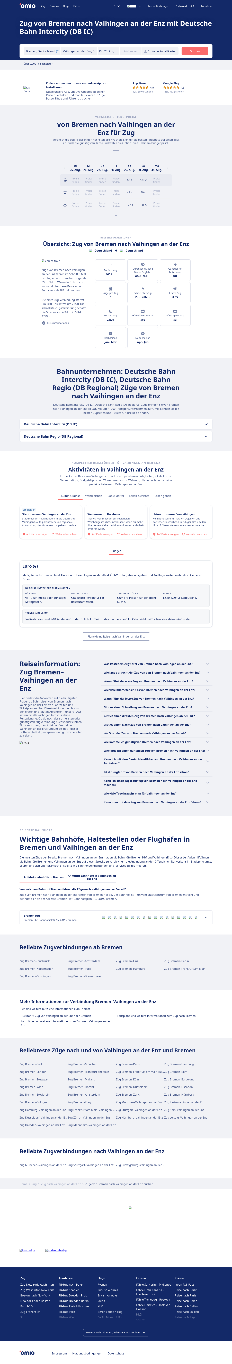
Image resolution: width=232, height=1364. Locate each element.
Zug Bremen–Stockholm (35, 1094)
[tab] (70, 496)
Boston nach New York (35, 1295)
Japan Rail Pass (185, 1284)
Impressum (59, 1353)
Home (23, 1184)
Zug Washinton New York (37, 1290)
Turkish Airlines (107, 1290)
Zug (43, 6)
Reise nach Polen (186, 1301)
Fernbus (54, 6)
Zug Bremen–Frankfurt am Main (185, 969)
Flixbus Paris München (74, 1306)
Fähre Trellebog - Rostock (153, 1299)
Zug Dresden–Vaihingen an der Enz (42, 1125)
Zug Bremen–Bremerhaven (85, 976)
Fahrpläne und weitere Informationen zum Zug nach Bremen (156, 1016)
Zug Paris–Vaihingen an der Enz (184, 1102)
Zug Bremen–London (33, 1072)
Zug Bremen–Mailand (81, 1079)
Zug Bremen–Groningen (35, 976)
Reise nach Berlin (186, 1290)
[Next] (167, 168)
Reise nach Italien (186, 1306)
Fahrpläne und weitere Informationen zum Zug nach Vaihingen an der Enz (66, 1023)
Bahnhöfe (26, 1306)
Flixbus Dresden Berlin (74, 1301)
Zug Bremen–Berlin (176, 961)
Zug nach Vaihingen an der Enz (61, 1184)
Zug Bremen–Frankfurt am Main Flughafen (143, 1072)
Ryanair (102, 1284)
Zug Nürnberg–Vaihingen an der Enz (139, 1117)
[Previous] (64, 168)
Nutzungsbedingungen (87, 1353)
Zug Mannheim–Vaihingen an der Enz (92, 1125)
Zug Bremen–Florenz (81, 1087)
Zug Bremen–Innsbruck (35, 961)
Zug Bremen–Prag (79, 1102)
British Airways (107, 1295)
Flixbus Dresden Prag (73, 1295)
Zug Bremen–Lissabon (178, 1087)
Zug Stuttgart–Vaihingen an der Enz (139, 1110)
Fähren (77, 6)
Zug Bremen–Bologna (33, 1102)
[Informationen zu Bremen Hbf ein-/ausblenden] (206, 918)
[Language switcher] (134, 6)
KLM (100, 1306)
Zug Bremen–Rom (175, 1072)
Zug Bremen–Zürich (128, 1094)
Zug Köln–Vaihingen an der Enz (184, 1110)
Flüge (66, 6)
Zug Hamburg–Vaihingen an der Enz (43, 1110)
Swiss (101, 1301)
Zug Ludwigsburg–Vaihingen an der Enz (141, 1165)
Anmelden (206, 6)
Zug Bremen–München (82, 1064)
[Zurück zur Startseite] (30, 6)
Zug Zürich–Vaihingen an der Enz (89, 1117)
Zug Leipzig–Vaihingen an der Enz (185, 1117)
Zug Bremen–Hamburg (131, 969)
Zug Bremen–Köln (127, 1079)
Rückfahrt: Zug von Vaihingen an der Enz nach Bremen (56, 1016)
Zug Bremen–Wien (31, 1087)
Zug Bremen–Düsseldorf (131, 1087)
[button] (108, 51)
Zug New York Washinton (37, 1284)
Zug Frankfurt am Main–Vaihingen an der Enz (97, 1110)
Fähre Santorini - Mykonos (153, 1284)
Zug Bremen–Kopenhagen (36, 969)
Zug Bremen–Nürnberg (179, 1094)
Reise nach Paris (186, 1295)
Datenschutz (116, 1353)
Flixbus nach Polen (71, 1284)
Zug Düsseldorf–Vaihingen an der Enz (44, 1117)
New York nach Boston (35, 1301)
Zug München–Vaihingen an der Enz (139, 1102)
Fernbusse (66, 1278)
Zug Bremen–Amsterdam (84, 961)
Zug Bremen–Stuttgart (34, 1079)
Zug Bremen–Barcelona (179, 1079)
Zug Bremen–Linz (127, 961)
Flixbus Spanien (69, 1290)
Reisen (179, 1278)
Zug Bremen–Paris (79, 969)
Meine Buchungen (158, 6)
